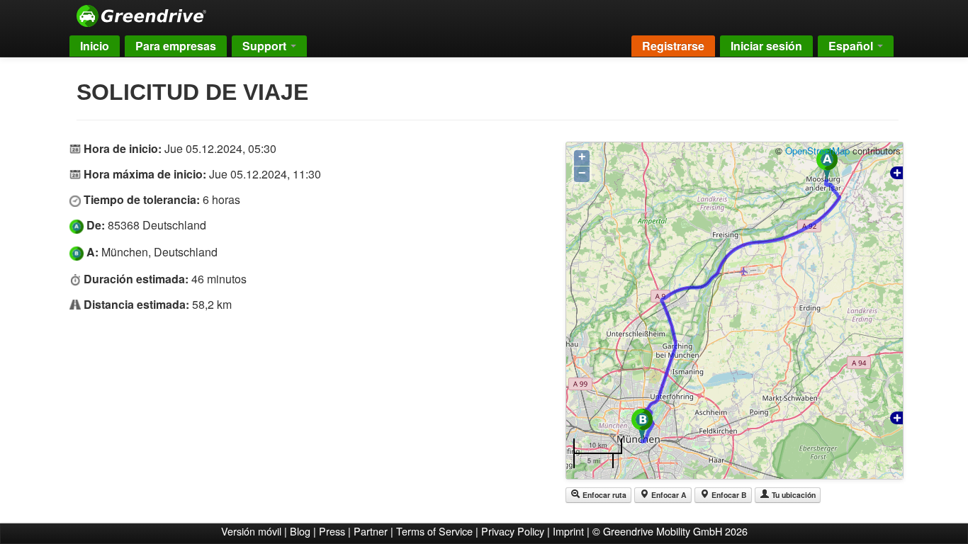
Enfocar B (728, 494)
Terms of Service (434, 530)
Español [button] (852, 46)
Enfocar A (668, 494)
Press (332, 530)
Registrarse (673, 46)
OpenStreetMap (817, 150)
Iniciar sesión (766, 46)
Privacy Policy (512, 530)
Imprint (568, 530)
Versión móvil (251, 530)
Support (265, 46)
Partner (371, 530)
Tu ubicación (793, 494)
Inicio (94, 46)
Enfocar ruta (603, 494)
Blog (300, 530)
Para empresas (175, 46)
